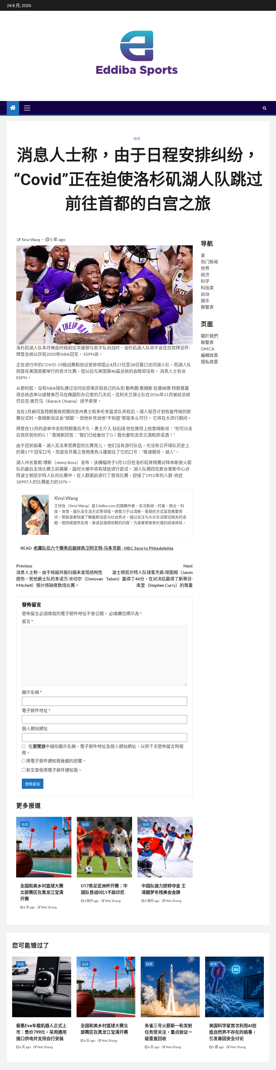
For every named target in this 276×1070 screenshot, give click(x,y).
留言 (27, 621)
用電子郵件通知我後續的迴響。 (56, 760)
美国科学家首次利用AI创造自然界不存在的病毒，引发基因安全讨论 (233, 1032)
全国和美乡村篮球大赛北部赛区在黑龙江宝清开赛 (41, 892)
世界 (205, 268)
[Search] (264, 108)
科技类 (207, 287)
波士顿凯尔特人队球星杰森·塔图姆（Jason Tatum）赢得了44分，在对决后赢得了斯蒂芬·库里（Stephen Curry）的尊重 (149, 575)
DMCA (207, 348)
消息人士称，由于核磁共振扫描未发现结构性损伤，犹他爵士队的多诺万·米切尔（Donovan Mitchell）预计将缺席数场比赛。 (59, 575)
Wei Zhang (49, 907)
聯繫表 (207, 306)
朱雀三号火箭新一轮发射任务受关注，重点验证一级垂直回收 (168, 1032)
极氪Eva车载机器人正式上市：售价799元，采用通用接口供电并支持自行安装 (41, 1032)
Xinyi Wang (31, 239)
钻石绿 (118, 428)
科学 (205, 281)
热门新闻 (209, 261)
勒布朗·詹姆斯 (139, 388)
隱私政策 (209, 361)
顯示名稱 (32, 692)
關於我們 (209, 335)
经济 (205, 274)
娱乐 (205, 300)
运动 (137, 139)
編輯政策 (209, 355)
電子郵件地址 (36, 710)
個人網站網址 (35, 728)
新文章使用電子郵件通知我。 (54, 769)
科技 (21, 964)
